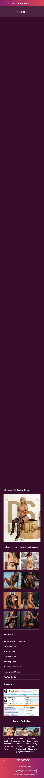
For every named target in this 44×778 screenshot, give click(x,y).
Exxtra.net (18, 774)
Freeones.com (10, 646)
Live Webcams (10, 656)
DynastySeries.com (18, 2)
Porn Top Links (10, 661)
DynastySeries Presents (14, 641)
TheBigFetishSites (12, 672)
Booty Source (25, 766)
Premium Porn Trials (12, 667)
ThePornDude (10, 677)
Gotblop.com (9, 651)
